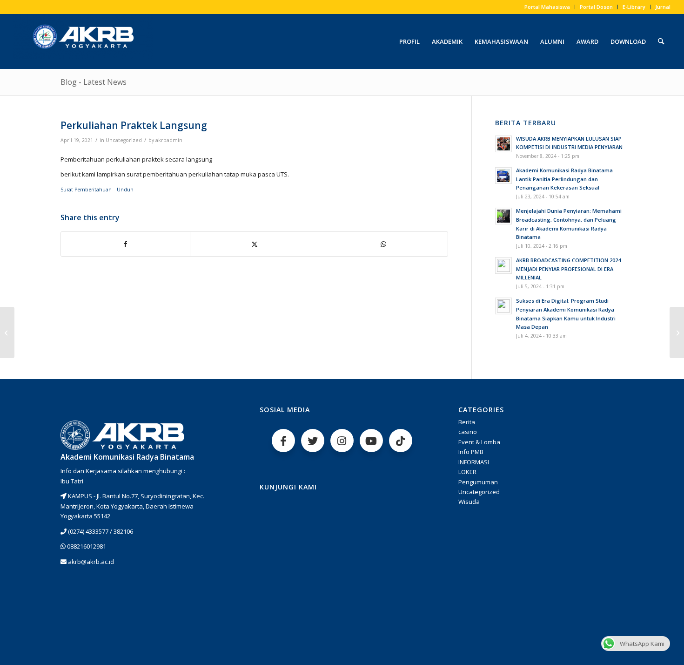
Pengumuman (478, 482)
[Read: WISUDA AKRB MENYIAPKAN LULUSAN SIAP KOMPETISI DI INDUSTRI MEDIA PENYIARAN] (503, 144)
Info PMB (470, 452)
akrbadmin (168, 140)
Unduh (125, 189)
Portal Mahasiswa (547, 6)
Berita (466, 422)
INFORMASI (473, 462)
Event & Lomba (479, 442)
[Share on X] (254, 244)
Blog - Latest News (93, 82)
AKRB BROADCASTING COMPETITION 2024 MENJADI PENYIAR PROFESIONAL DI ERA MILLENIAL (568, 269)
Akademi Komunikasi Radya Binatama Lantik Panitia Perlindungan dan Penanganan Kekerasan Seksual (564, 179)
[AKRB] (83, 41)
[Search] (661, 41)
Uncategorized (124, 140)
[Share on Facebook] (125, 244)
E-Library (634, 6)
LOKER (467, 472)
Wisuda (469, 501)
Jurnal (663, 6)
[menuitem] (547, 7)
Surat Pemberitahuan (86, 189)
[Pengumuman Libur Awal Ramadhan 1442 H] (7, 332)
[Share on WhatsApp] (383, 244)
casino (467, 432)
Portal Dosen (596, 6)
